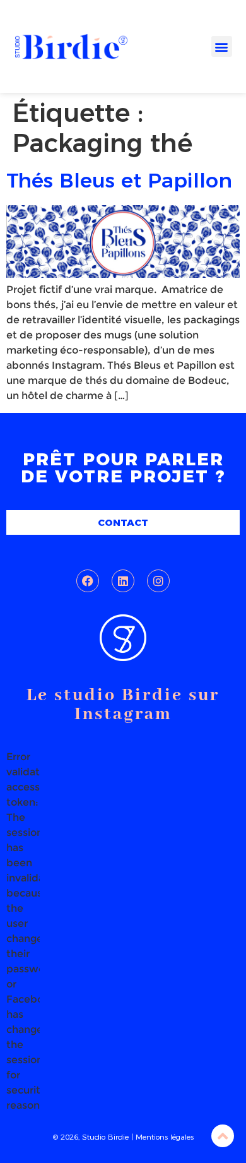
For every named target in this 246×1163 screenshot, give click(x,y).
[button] (221, 46)
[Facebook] (87, 581)
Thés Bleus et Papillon (119, 180)
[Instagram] (158, 581)
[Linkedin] (123, 581)
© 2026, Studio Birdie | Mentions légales (123, 1137)
